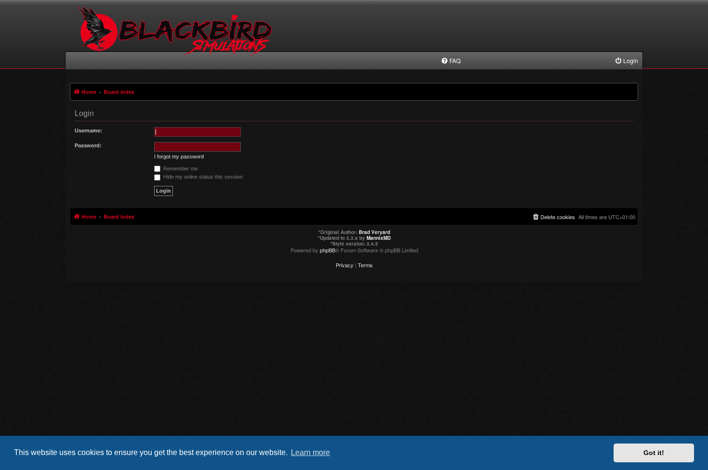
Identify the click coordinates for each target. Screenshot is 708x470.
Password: (88, 145)
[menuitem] (450, 60)
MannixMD (379, 238)
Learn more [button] (310, 452)
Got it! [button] (653, 453)
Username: (88, 130)
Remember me (180, 168)
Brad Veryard (374, 232)
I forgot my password (179, 156)
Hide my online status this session (202, 177)
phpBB (327, 250)
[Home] (176, 38)
